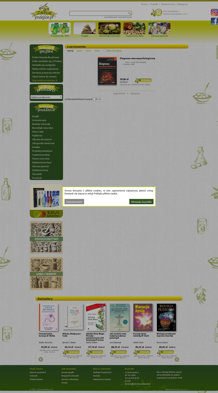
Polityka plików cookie (105, 193)
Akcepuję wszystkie (141, 201)
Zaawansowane (74, 201)
